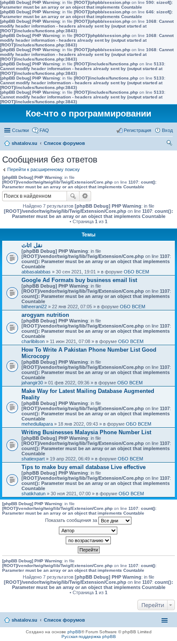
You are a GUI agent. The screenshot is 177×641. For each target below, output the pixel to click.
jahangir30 (32, 382)
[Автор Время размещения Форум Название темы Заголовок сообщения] (88, 530)
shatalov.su (24, 143)
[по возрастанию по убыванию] (88, 540)
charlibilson (33, 341)
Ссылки (20, 130)
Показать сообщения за (71, 520)
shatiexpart (33, 458)
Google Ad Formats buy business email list (79, 280)
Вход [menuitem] (167, 130)
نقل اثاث (32, 245)
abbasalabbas (36, 271)
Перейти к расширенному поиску (43, 169)
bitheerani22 (34, 306)
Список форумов (64, 143)
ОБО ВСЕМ (136, 271)
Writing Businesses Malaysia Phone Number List (86, 432)
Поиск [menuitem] (170, 144)
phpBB (74, 631)
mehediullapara (37, 423)
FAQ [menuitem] (44, 130)
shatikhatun (33, 493)
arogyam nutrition (45, 315)
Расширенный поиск (85, 196)
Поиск (73, 196)
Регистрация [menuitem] (137, 130)
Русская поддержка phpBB (88, 636)
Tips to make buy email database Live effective (83, 467)
